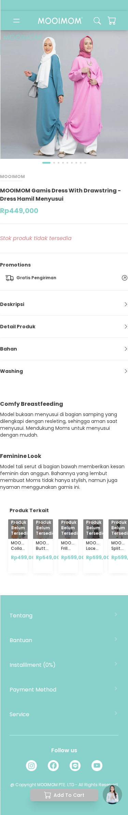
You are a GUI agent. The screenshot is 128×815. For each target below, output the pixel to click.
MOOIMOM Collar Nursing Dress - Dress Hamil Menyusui (21, 562)
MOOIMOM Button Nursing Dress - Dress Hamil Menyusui (46, 562)
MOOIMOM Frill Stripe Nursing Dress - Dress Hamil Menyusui (72, 565)
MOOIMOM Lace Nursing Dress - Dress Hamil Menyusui (97, 562)
